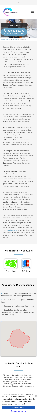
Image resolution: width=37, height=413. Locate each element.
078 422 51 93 (16, 30)
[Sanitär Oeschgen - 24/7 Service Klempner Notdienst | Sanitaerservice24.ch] (17, 11)
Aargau (15, 39)
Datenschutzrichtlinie (18, 411)
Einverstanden (18, 407)
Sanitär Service (5, 39)
